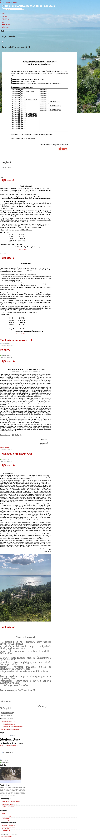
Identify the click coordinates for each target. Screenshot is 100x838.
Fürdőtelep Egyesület (7, 820)
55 (8, 729)
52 (4, 729)
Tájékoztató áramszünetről (16, 340)
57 (10, 729)
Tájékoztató (7, 180)
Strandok (4, 813)
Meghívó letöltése (4, 447)
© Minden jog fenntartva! (6, 836)
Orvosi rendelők (6, 832)
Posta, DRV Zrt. (6, 828)
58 (12, 729)
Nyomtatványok (6, 808)
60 (14, 729)
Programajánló (5, 818)
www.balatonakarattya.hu (43, 220)
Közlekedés (5, 815)
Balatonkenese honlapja (11, 2)
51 (3, 729)
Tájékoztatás (7, 361)
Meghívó (5, 349)
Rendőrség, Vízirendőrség (8, 827)
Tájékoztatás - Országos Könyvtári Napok (12, 726)
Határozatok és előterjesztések (9, 804)
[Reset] (23, 9)
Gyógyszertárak (6, 830)
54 (7, 729)
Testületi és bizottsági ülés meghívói (11, 801)
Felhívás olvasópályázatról (8, 721)
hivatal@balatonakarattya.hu (15, 411)
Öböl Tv (2, 2)
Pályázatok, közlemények (8, 806)
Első (1, 729)
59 (13, 729)
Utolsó (17, 729)
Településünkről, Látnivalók (8, 816)
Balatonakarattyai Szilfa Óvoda (9, 825)
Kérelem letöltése (21, 249)
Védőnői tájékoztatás (7, 723)
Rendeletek (5, 803)
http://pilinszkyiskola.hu (9, 746)
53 (5, 729)
